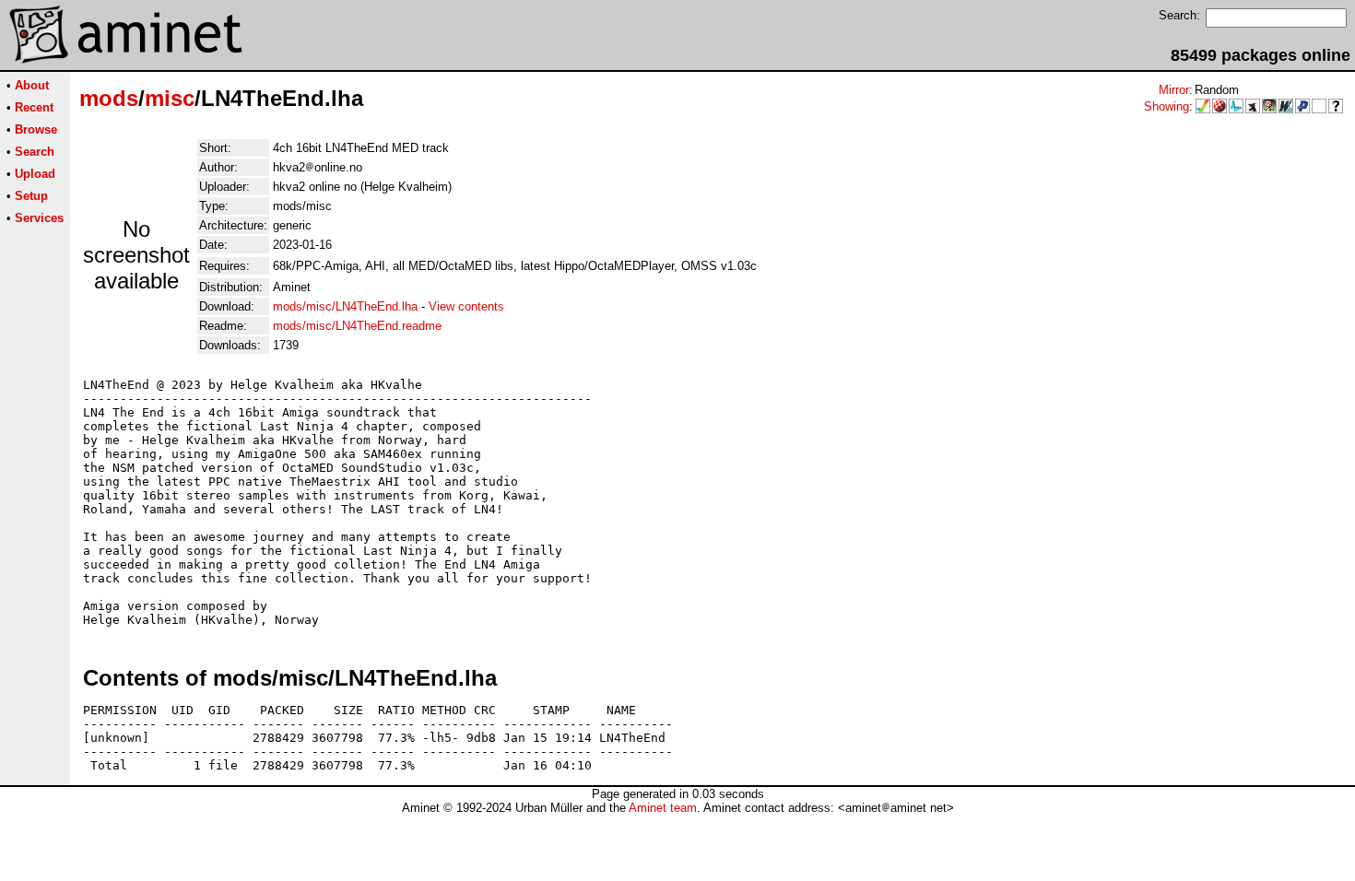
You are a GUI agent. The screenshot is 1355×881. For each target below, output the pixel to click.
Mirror (1174, 90)
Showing (1166, 106)
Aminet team (663, 808)
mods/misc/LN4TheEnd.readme (357, 326)
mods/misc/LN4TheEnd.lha (345, 306)
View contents (466, 306)
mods (108, 98)
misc (169, 98)
